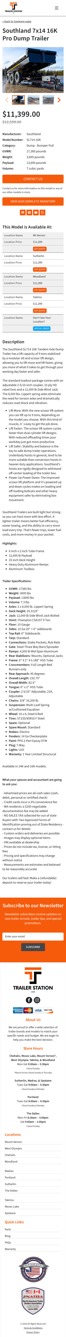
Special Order (41, 328)
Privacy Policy (33, 1332)
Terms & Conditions (33, 1328)
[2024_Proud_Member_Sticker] (33, 1288)
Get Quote (39, 249)
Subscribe (33, 947)
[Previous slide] (7, 100)
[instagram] (37, 1000)
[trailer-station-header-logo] (13, 4)
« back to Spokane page (16, 21)
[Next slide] (58, 100)
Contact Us (33, 179)
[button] (18, 100)
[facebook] (29, 1000)
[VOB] (33, 1258)
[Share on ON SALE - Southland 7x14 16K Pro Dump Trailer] (23, 212)
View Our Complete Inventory (33, 201)
